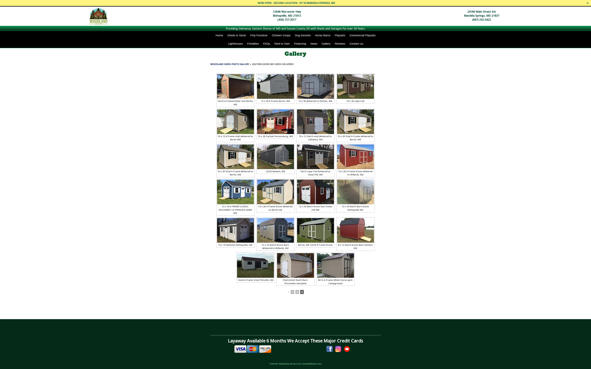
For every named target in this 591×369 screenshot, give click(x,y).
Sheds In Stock (236, 35)
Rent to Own (282, 43)
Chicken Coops (281, 35)
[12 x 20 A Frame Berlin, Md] (275, 86)
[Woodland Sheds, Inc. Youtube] (347, 349)
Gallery (326, 43)
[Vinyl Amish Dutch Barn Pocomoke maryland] (295, 265)
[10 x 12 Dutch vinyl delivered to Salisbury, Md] (315, 121)
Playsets (340, 35)
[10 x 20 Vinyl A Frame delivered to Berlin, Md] (355, 121)
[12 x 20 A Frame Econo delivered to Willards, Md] (355, 156)
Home (219, 35)
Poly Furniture (258, 35)
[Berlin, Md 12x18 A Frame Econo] (315, 230)
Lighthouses (235, 43)
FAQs (266, 43)
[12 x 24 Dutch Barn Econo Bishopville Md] (355, 192)
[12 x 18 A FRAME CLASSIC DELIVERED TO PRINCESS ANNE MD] (235, 192)
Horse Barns (322, 35)
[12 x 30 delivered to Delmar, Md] (315, 86)
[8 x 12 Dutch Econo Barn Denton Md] (355, 230)
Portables (253, 43)
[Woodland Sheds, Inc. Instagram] (338, 349)
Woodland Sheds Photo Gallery (229, 64)
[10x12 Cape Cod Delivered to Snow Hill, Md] (315, 156)
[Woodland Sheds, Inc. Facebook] (329, 349)
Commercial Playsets (363, 35)
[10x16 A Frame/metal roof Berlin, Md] (235, 86)
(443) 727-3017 (286, 19)
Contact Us (356, 43)
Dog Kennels (303, 35)
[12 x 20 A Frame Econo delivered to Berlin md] (275, 192)
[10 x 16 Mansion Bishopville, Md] (235, 230)
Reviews (340, 43)
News (313, 43)
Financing (300, 43)
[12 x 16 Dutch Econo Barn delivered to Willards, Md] (275, 230)
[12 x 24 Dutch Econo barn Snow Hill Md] (315, 192)
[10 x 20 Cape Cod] (355, 86)
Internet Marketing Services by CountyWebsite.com (296, 363)
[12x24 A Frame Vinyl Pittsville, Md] (255, 265)
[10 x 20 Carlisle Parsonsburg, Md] (275, 121)
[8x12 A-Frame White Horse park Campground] (335, 265)
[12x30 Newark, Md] (275, 156)
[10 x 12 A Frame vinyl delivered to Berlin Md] (235, 121)
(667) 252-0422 (481, 19)
